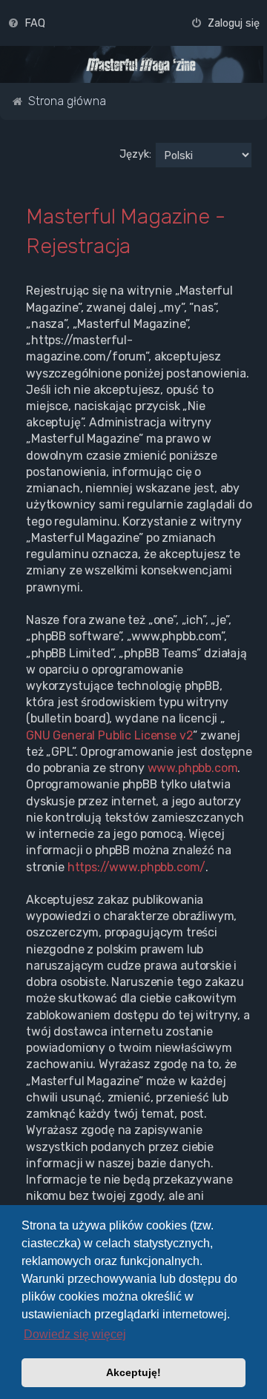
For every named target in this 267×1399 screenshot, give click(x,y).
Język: (135, 154)
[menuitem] (26, 23)
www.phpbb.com (193, 768)
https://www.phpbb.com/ (136, 867)
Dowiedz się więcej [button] (75, 1334)
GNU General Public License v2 (109, 735)
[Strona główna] (141, 65)
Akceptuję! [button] (133, 1372)
